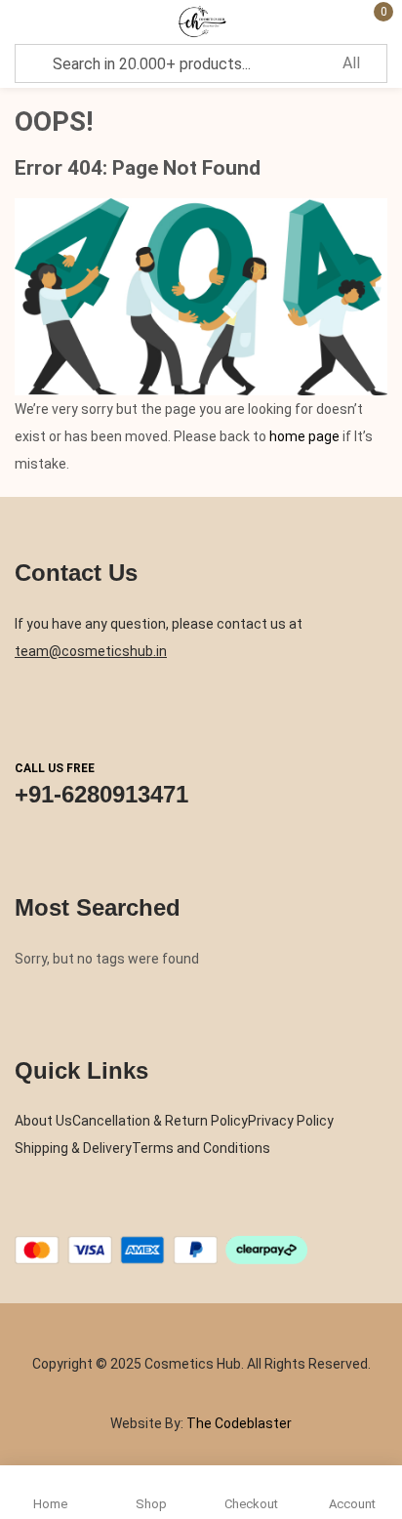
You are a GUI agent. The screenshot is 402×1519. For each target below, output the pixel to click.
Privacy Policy (291, 1121)
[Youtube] (135, 1213)
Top (382, 1431)
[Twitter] (59, 1213)
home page (304, 436)
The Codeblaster (237, 1423)
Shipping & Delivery (73, 1148)
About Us (43, 1121)
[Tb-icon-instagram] (97, 1213)
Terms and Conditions (201, 1148)
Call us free (55, 768)
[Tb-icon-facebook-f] (21, 1213)
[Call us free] (33, 712)
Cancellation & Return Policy (160, 1121)
